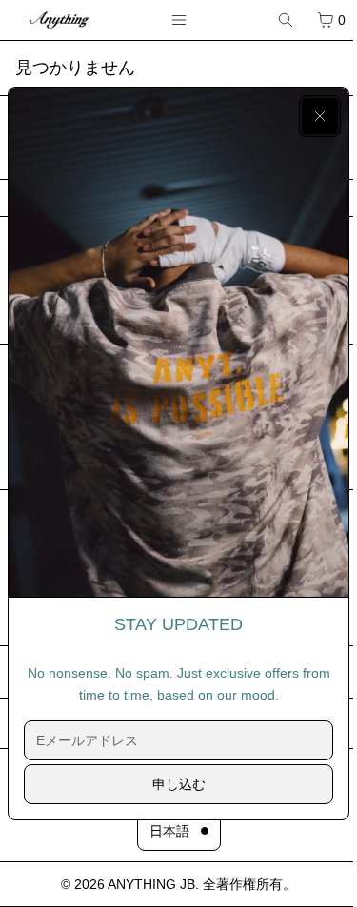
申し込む (179, 784)
